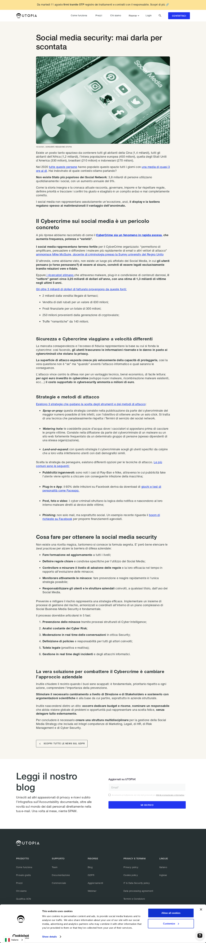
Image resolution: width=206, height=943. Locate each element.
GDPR (91, 875)
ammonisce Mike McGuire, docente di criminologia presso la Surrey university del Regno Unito (100, 254)
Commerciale (59, 883)
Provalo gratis (23, 875)
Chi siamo (115, 15)
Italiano (163, 867)
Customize (169, 923)
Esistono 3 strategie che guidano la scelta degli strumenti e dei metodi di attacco (91, 404)
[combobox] (14, 940)
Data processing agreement (138, 890)
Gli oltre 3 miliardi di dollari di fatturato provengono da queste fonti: (81, 289)
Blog (90, 867)
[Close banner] (201, 909)
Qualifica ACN (23, 898)
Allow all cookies (170, 913)
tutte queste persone (63, 167)
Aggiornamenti (95, 883)
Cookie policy (130, 875)
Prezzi (98, 15)
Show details (49, 936)
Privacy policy (130, 867)
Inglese (163, 875)
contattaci (179, 16)
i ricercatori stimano (60, 275)
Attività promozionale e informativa (170, 795)
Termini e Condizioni (134, 898)
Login (149, 15)
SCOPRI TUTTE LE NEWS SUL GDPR (62, 743)
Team (54, 867)
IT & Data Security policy (136, 883)
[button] (135, 15)
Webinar (92, 890)
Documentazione (61, 875)
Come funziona (79, 15)
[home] (26, 15)
